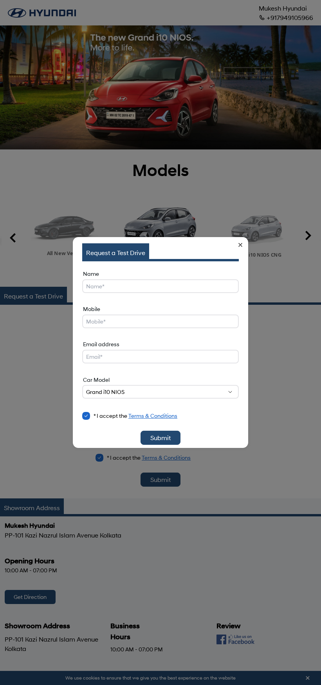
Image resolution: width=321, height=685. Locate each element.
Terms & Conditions (152, 415)
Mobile (91, 309)
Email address (101, 344)
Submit (160, 437)
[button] (240, 245)
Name (91, 273)
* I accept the (135, 415)
